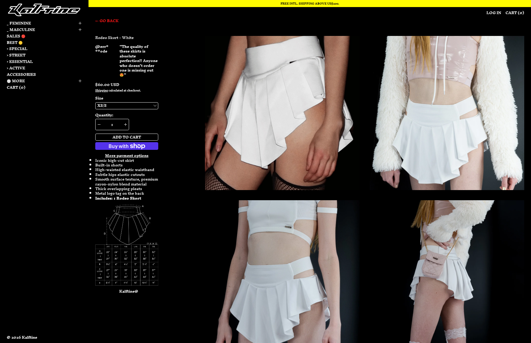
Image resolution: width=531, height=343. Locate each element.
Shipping (101, 90)
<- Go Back (107, 20)
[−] (98, 124)
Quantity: (104, 115)
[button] (282, 113)
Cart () (16, 87)
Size (99, 98)
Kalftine (29, 337)
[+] (125, 124)
